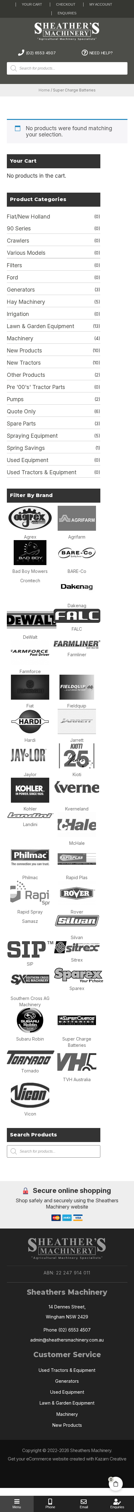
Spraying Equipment (32, 435)
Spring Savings (26, 448)
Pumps (15, 399)
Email (84, 1507)
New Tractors (24, 362)
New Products (24, 350)
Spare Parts (21, 423)
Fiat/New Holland (28, 216)
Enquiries (67, 13)
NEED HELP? (101, 52)
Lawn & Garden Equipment (40, 326)
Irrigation (18, 314)
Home (44, 90)
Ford (12, 277)
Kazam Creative (110, 1458)
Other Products (26, 375)
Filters (14, 265)
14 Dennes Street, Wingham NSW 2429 (67, 1311)
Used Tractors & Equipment (41, 472)
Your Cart (32, 4)
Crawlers (18, 240)
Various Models (26, 252)
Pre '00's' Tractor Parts (36, 387)
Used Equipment (27, 460)
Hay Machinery (26, 301)
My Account (100, 4)
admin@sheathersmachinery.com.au (67, 1339)
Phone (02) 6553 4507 (67, 1329)
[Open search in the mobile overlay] (72, 68)
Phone (50, 1507)
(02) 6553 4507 (41, 52)
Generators (21, 289)
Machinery (20, 338)
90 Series (19, 228)
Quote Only (21, 411)
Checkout (65, 4)
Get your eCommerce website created (46, 1458)
